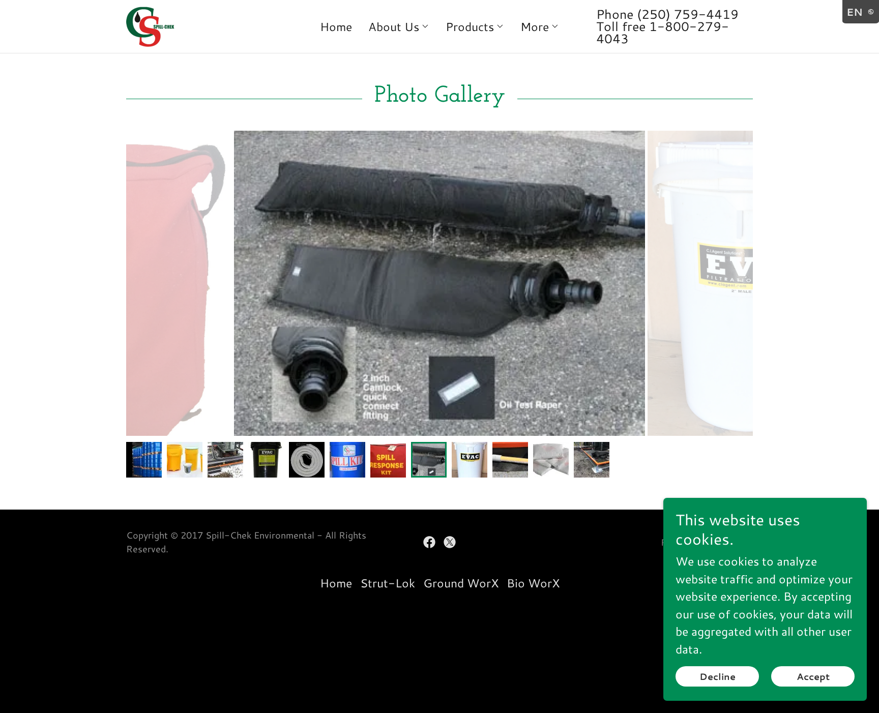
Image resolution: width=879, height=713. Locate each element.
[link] (151, 25)
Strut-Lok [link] (387, 583)
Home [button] (336, 583)
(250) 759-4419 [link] (688, 14)
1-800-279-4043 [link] (662, 32)
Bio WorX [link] (533, 583)
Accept (813, 676)
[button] (398, 26)
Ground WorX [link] (461, 583)
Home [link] (336, 26)
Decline (717, 676)
